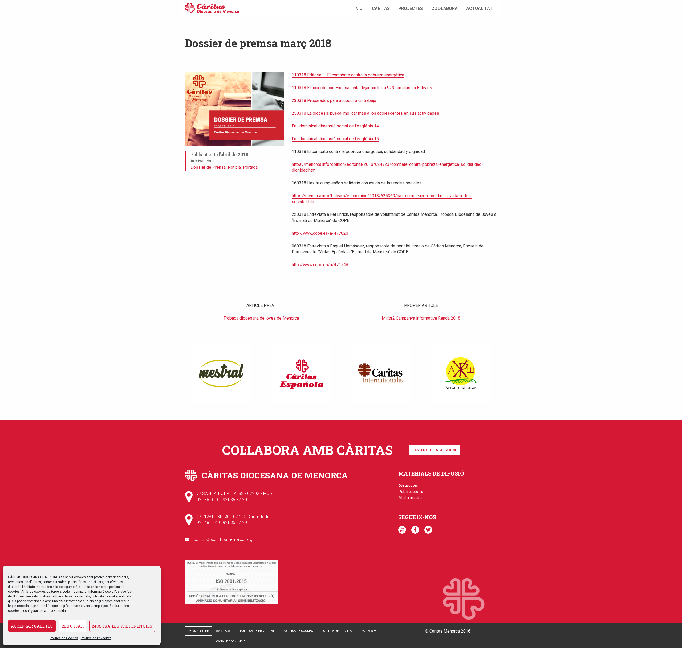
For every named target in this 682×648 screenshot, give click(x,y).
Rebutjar (72, 626)
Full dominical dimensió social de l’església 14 (335, 126)
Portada (250, 167)
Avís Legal (224, 631)
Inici (358, 8)
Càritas (381, 8)
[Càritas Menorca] (212, 7)
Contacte (199, 631)
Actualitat (479, 8)
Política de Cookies (64, 638)
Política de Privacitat (96, 638)
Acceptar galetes (32, 626)
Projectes (410, 8)
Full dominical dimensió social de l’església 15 (335, 138)
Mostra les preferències (122, 626)
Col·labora (444, 8)
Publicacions (410, 491)
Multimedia (410, 497)
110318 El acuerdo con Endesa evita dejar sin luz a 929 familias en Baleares (362, 87)
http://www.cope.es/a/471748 (320, 264)
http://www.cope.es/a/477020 (320, 233)
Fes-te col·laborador (434, 450)
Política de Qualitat (337, 631)
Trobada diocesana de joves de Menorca (261, 318)
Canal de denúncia (230, 641)
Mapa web (369, 631)
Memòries (408, 485)
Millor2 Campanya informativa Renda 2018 (421, 318)
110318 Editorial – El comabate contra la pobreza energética (348, 74)
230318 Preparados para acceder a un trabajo (334, 100)
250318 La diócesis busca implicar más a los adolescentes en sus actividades (365, 113)
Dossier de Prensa (208, 167)
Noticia (234, 167)
